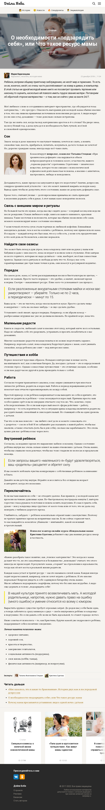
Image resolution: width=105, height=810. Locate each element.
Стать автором (20, 801)
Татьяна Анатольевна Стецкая (31, 676)
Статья (52, 30)
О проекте (18, 790)
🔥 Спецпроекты (56, 10)
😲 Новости (39, 10)
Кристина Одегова (56, 676)
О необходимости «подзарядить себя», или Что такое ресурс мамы (45, 697)
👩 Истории (24, 10)
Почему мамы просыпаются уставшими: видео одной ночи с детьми (45, 702)
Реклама (17, 794)
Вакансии (18, 797)
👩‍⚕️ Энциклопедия (75, 10)
